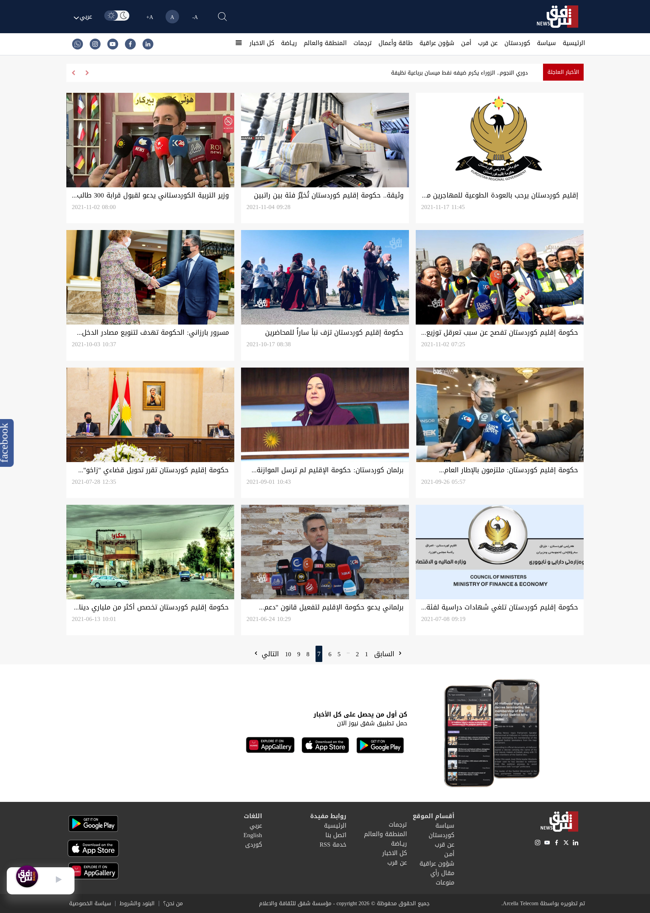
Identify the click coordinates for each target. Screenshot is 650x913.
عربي (256, 825)
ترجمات (362, 43)
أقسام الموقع (433, 816)
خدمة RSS (333, 844)
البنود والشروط (137, 903)
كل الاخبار (262, 43)
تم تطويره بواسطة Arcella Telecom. (543, 903)
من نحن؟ (173, 903)
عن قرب (488, 43)
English (252, 835)
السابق (385, 653)
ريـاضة (289, 43)
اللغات (253, 816)
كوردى (253, 844)
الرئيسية (574, 43)
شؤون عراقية (436, 43)
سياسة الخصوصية (90, 903)
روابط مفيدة (328, 816)
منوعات (445, 882)
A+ (149, 17)
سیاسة (546, 43)
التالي (269, 653)
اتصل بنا (335, 835)
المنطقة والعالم (325, 43)
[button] (73, 73)
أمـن (466, 43)
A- (195, 17)
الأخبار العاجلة (563, 72)
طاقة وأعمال (395, 43)
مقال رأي (442, 873)
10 (288, 654)
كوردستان (517, 43)
